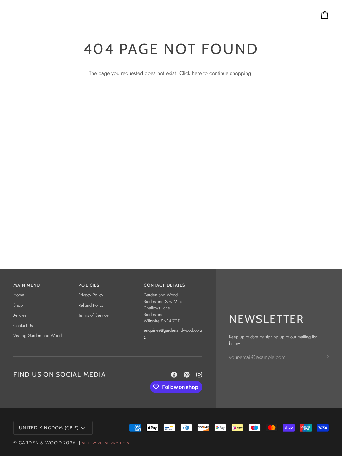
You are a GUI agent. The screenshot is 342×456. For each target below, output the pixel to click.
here (197, 73)
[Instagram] (199, 375)
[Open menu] (23, 15)
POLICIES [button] (89, 285)
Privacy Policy (90, 295)
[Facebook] (174, 375)
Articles (19, 315)
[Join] (323, 356)
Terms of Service (93, 315)
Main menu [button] (26, 285)
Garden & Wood (40, 443)
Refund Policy (91, 305)
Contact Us (23, 325)
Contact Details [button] (164, 285)
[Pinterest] (187, 375)
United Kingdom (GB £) (49, 428)
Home (18, 295)
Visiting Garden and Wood (37, 335)
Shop (18, 305)
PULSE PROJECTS (114, 443)
